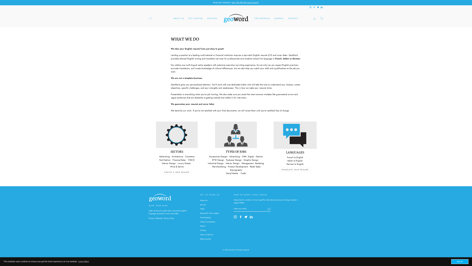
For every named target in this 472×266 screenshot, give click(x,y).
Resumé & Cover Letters (209, 213)
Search (203, 226)
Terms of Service (206, 234)
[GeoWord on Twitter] (245, 216)
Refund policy (205, 239)
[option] (236, 2)
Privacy (151, 218)
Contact (293, 18)
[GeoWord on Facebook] (240, 216)
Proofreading (205, 217)
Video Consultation (207, 222)
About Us (203, 200)
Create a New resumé (176, 172)
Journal (279, 18)
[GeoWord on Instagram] (235, 216)
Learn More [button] (83, 261)
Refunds (159, 218)
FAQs (202, 209)
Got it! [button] (460, 262)
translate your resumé (295, 170)
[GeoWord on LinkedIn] (251, 216)
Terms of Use (169, 218)
